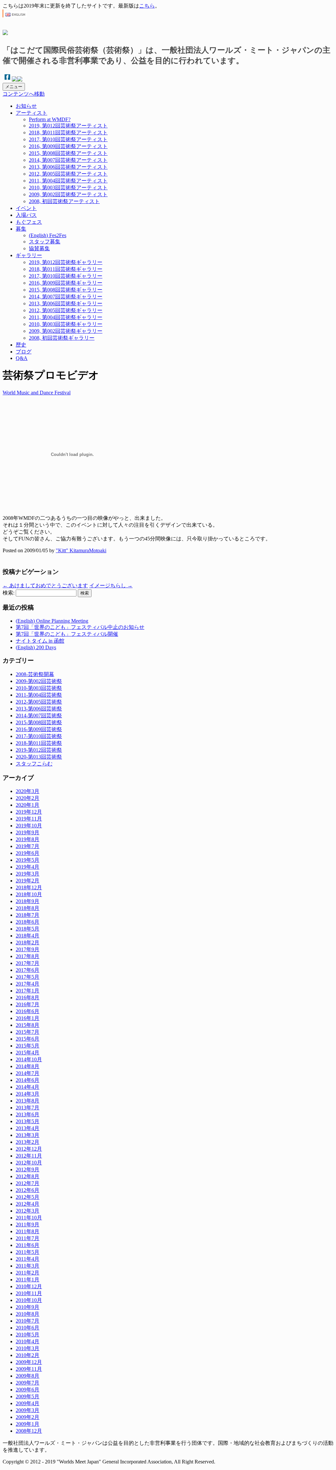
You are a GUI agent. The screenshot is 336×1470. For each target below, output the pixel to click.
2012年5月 (27, 1197)
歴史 (21, 345)
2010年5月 (27, 1334)
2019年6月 (27, 853)
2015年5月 (27, 1045)
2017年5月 (27, 977)
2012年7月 (27, 1183)
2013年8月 (27, 1100)
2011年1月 (27, 1279)
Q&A (22, 358)
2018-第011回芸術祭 (39, 743)
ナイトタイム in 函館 (40, 641)
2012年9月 (27, 1169)
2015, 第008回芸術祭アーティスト (68, 153)
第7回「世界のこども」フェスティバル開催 (67, 634)
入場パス (26, 215)
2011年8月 (27, 1231)
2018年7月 (27, 915)
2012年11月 (29, 1156)
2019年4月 (27, 867)
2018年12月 (29, 887)
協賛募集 (39, 248)
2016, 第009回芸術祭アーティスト (68, 146)
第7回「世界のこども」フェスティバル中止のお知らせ (80, 627)
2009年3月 (27, 1410)
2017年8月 (27, 956)
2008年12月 (29, 1431)
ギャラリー (29, 255)
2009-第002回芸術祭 (39, 681)
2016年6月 (27, 1011)
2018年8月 (27, 908)
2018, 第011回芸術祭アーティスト (68, 132)
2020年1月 (27, 805)
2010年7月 (27, 1321)
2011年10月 (29, 1217)
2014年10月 (29, 1059)
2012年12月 (29, 1149)
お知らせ (26, 106)
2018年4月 (27, 935)
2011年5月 (27, 1252)
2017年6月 (27, 970)
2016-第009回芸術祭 (39, 729)
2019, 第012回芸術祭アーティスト (68, 125)
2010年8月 (27, 1314)
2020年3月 (27, 791)
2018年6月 (27, 922)
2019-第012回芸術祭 (39, 750)
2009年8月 (27, 1376)
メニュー (13, 86)
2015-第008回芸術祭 (39, 722)
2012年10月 (29, 1162)
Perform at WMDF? (50, 119)
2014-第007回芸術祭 (39, 715)
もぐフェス (29, 222)
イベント (26, 208)
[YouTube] (19, 80)
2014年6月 (27, 1080)
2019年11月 (29, 818)
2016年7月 (27, 1004)
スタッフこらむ (34, 763)
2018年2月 (27, 942)
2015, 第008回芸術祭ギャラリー (65, 289)
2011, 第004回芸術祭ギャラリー (65, 317)
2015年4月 (27, 1052)
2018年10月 (29, 894)
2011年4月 (27, 1259)
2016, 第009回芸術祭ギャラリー (65, 283)
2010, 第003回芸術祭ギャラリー (65, 324)
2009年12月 (29, 1362)
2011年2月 (27, 1272)
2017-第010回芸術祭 (39, 736)
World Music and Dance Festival (37, 392)
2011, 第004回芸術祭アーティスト (68, 180)
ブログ (24, 351)
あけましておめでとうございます (45, 585)
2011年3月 (27, 1266)
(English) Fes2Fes (47, 235)
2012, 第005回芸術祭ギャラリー (65, 310)
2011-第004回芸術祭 (39, 695)
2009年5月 (27, 1396)
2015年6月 (27, 1039)
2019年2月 (27, 880)
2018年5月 (27, 929)
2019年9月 (27, 832)
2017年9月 (27, 949)
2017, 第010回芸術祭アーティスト (68, 139)
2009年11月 (29, 1369)
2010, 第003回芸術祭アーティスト (68, 187)
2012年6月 (27, 1190)
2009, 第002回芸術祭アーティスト (68, 194)
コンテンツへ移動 (24, 94)
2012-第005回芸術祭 (39, 702)
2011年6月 (27, 1245)
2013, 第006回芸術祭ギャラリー (65, 303)
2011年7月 (27, 1238)
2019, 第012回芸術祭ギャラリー (65, 262)
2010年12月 (29, 1286)
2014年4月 (27, 1087)
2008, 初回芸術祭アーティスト (64, 201)
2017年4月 (27, 984)
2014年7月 (27, 1073)
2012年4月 (27, 1204)
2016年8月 (27, 997)
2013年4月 (27, 1128)
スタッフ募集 (44, 241)
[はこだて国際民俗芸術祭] (5, 31)
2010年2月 (27, 1355)
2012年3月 (27, 1211)
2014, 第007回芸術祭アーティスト (68, 160)
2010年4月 (27, 1341)
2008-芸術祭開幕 (35, 674)
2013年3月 (27, 1135)
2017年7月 (27, 963)
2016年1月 (27, 1018)
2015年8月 (27, 1025)
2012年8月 (27, 1176)
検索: (8, 592)
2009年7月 (27, 1382)
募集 (21, 229)
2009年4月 (27, 1403)
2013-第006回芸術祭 (39, 708)
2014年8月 (27, 1066)
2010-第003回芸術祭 (39, 688)
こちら (147, 6)
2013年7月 (27, 1107)
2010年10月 (29, 1300)
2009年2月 (27, 1417)
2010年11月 (29, 1293)
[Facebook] (7, 80)
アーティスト (31, 113)
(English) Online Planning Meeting (52, 621)
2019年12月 (29, 812)
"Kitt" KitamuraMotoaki (81, 550)
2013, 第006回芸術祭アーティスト (68, 167)
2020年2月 (27, 798)
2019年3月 (27, 873)
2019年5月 (27, 860)
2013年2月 (27, 1142)
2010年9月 (27, 1307)
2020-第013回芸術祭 (39, 757)
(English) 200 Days (36, 647)
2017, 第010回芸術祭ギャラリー (65, 276)
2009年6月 (27, 1389)
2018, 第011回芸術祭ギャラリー (65, 269)
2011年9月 (27, 1224)
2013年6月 (27, 1114)
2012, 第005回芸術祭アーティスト (68, 174)
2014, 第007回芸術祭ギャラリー (65, 296)
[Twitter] (14, 80)
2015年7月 (27, 1032)
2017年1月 (27, 990)
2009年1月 (27, 1424)
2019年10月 (29, 825)
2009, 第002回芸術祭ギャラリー (65, 331)
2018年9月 (27, 901)
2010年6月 (27, 1327)
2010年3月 (27, 1348)
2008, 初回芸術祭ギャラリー (61, 338)
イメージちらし (111, 585)
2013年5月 (27, 1121)
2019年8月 (27, 839)
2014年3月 (27, 1094)
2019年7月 (27, 846)
